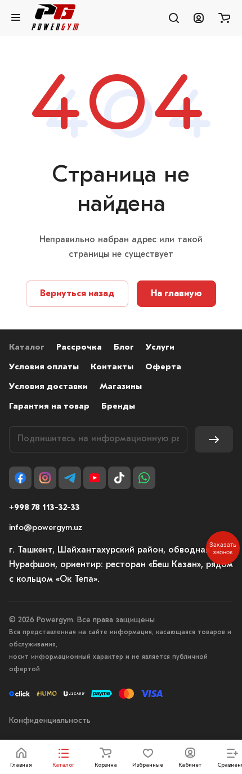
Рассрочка (79, 347)
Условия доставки (48, 387)
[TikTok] (119, 478)
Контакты (112, 367)
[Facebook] (20, 478)
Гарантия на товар (49, 406)
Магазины (121, 387)
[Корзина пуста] (224, 17)
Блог (124, 347)
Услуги (160, 347)
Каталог (26, 347)
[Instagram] (45, 478)
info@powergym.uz (45, 528)
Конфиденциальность (50, 721)
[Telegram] (70, 478)
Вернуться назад (77, 293)
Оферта (163, 367)
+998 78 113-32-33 (44, 508)
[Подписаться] (214, 439)
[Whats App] (144, 478)
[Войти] (199, 17)
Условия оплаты (44, 367)
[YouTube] (94, 478)
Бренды (118, 406)
